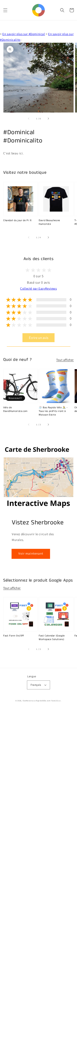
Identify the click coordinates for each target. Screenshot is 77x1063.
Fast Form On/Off (13, 636)
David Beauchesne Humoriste (49, 222)
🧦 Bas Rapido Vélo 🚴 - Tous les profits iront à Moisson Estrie (53, 411)
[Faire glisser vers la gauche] (29, 118)
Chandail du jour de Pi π (17, 220)
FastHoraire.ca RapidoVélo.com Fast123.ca (42, 700)
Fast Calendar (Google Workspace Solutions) (52, 637)
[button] (5, 10)
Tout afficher (65, 360)
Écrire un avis (38, 337)
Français (36, 685)
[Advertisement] (38, 886)
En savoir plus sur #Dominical (23, 34)
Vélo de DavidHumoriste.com (15, 409)
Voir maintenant (30, 553)
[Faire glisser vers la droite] (48, 118)
